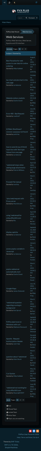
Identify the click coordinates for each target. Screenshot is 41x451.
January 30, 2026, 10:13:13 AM (33, 147)
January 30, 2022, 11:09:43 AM (33, 129)
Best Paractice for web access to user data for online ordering (17, 63)
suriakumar (17, 85)
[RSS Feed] (37, 431)
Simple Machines (11, 447)
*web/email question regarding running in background (14, 305)
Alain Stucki (17, 359)
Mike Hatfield (18, 68)
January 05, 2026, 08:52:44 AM (33, 247)
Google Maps (11, 288)
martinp (16, 184)
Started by (17, 53)
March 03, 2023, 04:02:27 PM (33, 304)
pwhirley (33, 72)
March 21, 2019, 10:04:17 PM (33, 268)
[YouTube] (30, 431)
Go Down (9, 49)
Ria (14, 220)
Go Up (8, 400)
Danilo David (17, 101)
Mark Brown (17, 204)
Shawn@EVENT (18, 393)
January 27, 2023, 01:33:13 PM (33, 198)
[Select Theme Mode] (14, 2)
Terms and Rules (26, 437)
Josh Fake (16, 344)
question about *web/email (16, 357)
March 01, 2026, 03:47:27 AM (33, 355)
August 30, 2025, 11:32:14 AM (33, 62)
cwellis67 (16, 116)
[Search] (26, 17)
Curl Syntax (10, 373)
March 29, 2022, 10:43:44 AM (33, 180)
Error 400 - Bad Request (15, 113)
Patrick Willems (18, 170)
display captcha (12, 232)
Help (18, 437)
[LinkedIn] (34, 431)
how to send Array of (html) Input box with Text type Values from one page (16, 149)
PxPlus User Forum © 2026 (28, 434)
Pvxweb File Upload (13, 182)
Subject (9, 53)
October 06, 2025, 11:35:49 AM (33, 80)
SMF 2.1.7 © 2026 (11, 445)
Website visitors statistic (15, 98)
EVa (33, 172)
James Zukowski (18, 291)
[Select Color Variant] (36, 2)
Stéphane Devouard (20, 327)
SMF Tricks (15, 441)
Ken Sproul (17, 310)
